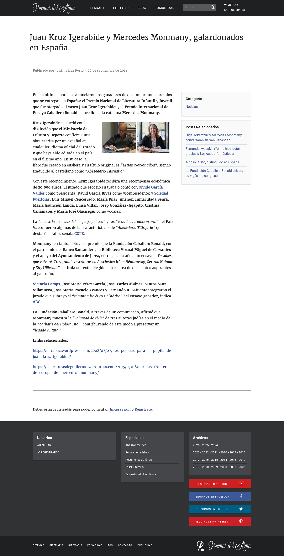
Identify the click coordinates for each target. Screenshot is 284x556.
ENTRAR (232, 4)
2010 (205, 466)
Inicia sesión (120, 409)
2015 (214, 459)
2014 (223, 459)
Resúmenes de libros (138, 459)
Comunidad (164, 8)
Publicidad (144, 545)
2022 (205, 452)
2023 (196, 452)
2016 (205, 459)
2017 (196, 459)
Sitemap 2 (56, 545)
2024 (214, 445)
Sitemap (38, 545)
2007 (233, 466)
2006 (242, 466)
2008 (223, 466)
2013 (233, 459)
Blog (142, 8)
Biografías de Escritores (140, 474)
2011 (196, 466)
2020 (223, 452)
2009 (214, 466)
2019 (233, 452)
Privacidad (94, 545)
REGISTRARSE (237, 10)
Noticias (192, 107)
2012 (242, 459)
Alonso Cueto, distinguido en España (212, 162)
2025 (205, 445)
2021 (214, 452)
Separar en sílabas (137, 452)
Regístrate (143, 409)
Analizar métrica (135, 445)
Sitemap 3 (75, 545)
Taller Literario (134, 466)
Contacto (125, 545)
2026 (196, 445)
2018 (242, 452)
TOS (110, 545)
